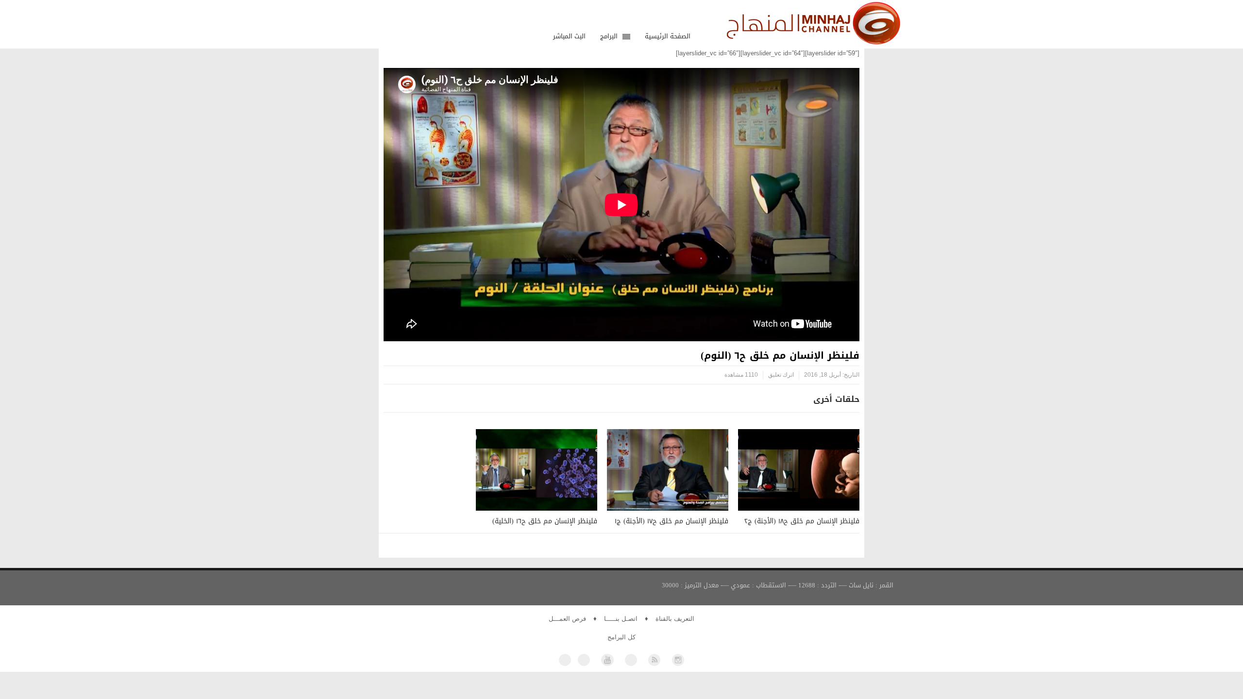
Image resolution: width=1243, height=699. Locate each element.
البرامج (609, 36)
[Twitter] (584, 660)
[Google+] (631, 660)
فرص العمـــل (567, 618)
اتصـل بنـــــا (621, 618)
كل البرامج (621, 637)
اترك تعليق (781, 374)
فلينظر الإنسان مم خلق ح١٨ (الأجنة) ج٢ (801, 521)
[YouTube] (607, 660)
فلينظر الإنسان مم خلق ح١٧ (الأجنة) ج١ (671, 521)
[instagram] (678, 660)
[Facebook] (565, 660)
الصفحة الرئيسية (667, 36)
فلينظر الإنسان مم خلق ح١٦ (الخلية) (544, 521)
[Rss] (654, 660)
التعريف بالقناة (674, 618)
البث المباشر (569, 36)
